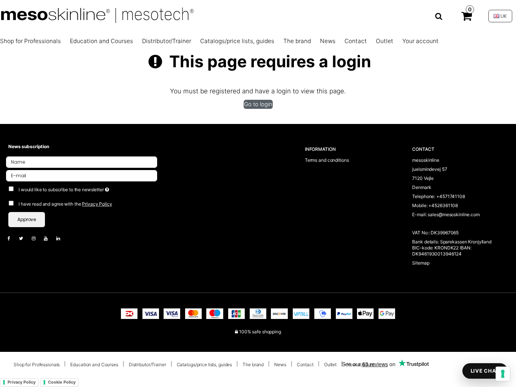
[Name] (81, 161)
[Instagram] (37, 238)
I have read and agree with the (65, 204)
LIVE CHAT (485, 371)
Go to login (258, 104)
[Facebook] (13, 238)
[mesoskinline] (225, 16)
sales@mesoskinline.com (453, 214)
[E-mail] (81, 175)
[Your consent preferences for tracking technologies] (503, 374)
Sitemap (420, 263)
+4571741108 (450, 196)
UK (503, 16)
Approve (26, 219)
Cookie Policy (62, 382)
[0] (466, 18)
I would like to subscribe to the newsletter (92, 188)
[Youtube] (49, 238)
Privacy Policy (97, 204)
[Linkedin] (62, 238)
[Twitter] (25, 238)
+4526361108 (443, 205)
